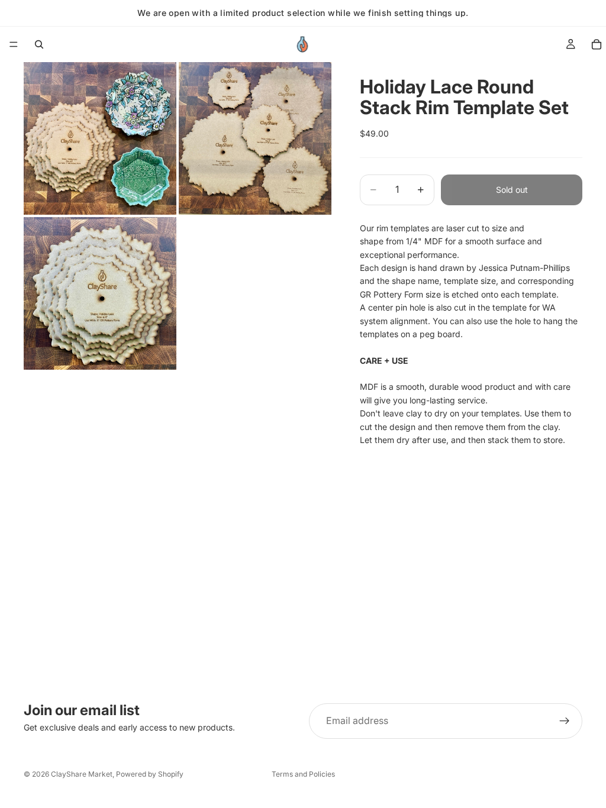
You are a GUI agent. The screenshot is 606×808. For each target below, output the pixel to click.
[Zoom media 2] (255, 138)
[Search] (39, 44)
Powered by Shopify (149, 774)
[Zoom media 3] (100, 293)
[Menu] (13, 44)
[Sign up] (564, 721)
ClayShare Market (81, 774)
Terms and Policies (303, 774)
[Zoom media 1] (100, 138)
